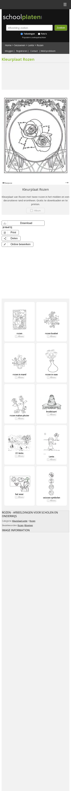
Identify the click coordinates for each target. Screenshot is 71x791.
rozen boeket (51, 333)
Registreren (21, 51)
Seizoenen (19, 45)
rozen (19, 333)
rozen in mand (19, 374)
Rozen (40, 45)
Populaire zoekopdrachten (34, 37)
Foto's (43, 33)
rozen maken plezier (19, 415)
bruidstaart (51, 411)
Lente (31, 45)
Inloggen (9, 51)
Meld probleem (48, 51)
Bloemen (28, 525)
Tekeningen (29, 33)
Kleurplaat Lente (19, 521)
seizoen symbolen (51, 497)
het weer (19, 494)
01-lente (19, 453)
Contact (34, 51)
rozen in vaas (51, 374)
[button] (17, 244)
